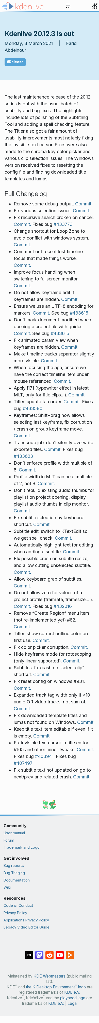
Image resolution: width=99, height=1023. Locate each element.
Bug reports (14, 865)
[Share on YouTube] (60, 952)
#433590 (32, 408)
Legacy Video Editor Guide (27, 927)
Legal (72, 1003)
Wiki (7, 887)
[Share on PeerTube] (70, 952)
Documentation (17, 880)
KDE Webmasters (49, 976)
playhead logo (72, 997)
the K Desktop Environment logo (56, 987)
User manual (14, 833)
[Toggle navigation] (68, 6)
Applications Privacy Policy (26, 920)
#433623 (23, 456)
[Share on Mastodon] (39, 952)
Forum (9, 840)
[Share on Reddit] (49, 952)
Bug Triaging (14, 873)
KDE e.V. (72, 992)
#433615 (79, 313)
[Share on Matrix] (29, 952)
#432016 (63, 606)
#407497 (23, 763)
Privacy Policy (15, 913)
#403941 (44, 756)
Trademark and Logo (22, 847)
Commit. (83, 203)
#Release (15, 62)
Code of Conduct (18, 905)
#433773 (63, 224)
